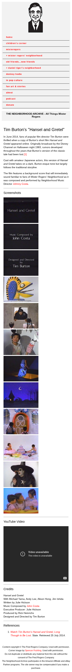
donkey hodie (14, 74)
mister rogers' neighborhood (25, 55)
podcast (11, 99)
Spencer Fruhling (33, 650)
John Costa (33, 606)
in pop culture (14, 80)
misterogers (13, 49)
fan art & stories (16, 86)
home (9, 37)
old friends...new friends (20, 62)
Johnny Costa (20, 183)
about (9, 92)
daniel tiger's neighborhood (24, 68)
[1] (25, 154)
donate (10, 105)
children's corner (16, 43)
